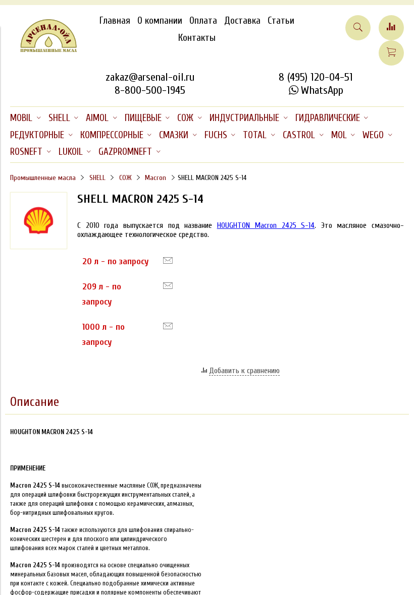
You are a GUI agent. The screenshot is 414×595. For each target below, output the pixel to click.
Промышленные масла (43, 177)
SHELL (97, 177)
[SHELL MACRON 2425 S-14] (38, 246)
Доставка (242, 20)
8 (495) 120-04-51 (316, 77)
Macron (155, 177)
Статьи (281, 20)
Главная (114, 20)
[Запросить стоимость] (168, 260)
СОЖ (125, 177)
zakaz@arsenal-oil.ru (150, 77)
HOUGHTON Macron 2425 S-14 (266, 225)
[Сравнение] (391, 27)
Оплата (203, 20)
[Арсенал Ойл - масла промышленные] (43, 49)
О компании (159, 20)
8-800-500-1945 (150, 90)
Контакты (197, 37)
